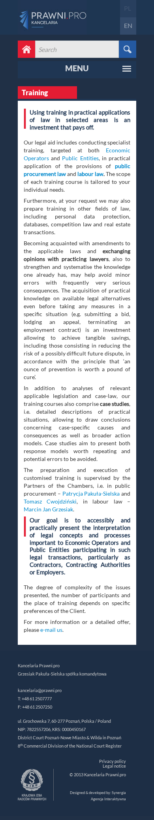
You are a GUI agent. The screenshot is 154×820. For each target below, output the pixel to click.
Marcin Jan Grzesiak (48, 509)
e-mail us (51, 629)
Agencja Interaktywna (108, 799)
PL (127, 8)
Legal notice (114, 765)
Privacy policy (112, 761)
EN (128, 25)
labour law (90, 173)
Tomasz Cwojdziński (50, 501)
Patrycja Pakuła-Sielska (91, 493)
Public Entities (80, 158)
